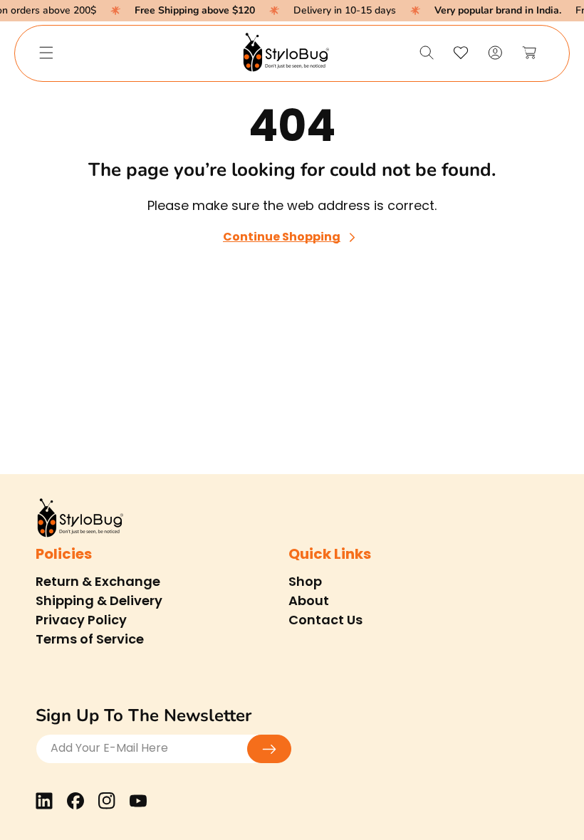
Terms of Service (90, 639)
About (308, 600)
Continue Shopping (281, 237)
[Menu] (46, 52)
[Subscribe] (269, 749)
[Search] (427, 52)
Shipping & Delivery (99, 600)
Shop (305, 581)
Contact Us (325, 620)
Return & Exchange (98, 581)
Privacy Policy (81, 620)
